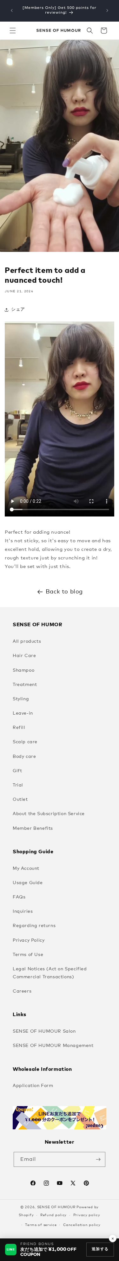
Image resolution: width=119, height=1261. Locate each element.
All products (27, 641)
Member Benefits (33, 828)
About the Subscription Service (49, 814)
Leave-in (23, 713)
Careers (22, 991)
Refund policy (53, 1215)
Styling (21, 699)
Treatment (25, 684)
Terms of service (40, 1225)
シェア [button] (18, 309)
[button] (13, 31)
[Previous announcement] (12, 10)
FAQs (19, 897)
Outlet (20, 799)
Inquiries (23, 911)
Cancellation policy (81, 1225)
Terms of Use (28, 955)
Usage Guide (28, 883)
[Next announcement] (107, 10)
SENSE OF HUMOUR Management (53, 1045)
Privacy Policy (28, 940)
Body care (24, 756)
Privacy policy (86, 1215)
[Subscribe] (98, 1159)
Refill (19, 727)
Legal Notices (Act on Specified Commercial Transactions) (50, 973)
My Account (26, 868)
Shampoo (23, 670)
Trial (18, 785)
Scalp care (25, 742)
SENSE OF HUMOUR (56, 1207)
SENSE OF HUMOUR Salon (44, 1031)
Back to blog (64, 592)
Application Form (33, 1086)
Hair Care (24, 656)
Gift (17, 771)
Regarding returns (34, 926)
